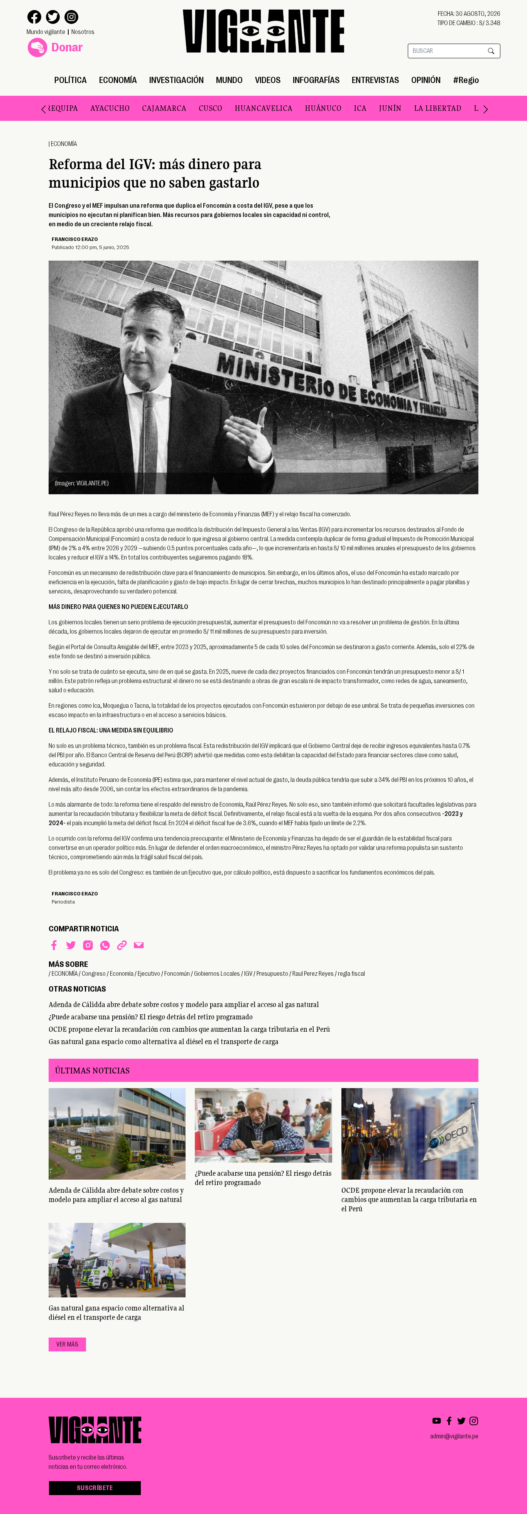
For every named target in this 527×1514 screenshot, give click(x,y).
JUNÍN (370, 108)
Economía (121, 973)
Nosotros (83, 32)
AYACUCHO (90, 108)
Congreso (94, 973)
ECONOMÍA (118, 80)
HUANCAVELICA (244, 108)
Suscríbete (95, 1488)
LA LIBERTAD (418, 108)
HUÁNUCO (303, 108)
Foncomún (177, 973)
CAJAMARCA (144, 108)
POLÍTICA (70, 80)
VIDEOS (267, 80)
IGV (248, 973)
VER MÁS (67, 1344)
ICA (340, 108)
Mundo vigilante (46, 32)
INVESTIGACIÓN (176, 80)
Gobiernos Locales (217, 973)
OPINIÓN (426, 80)
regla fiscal (351, 973)
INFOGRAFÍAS (316, 80)
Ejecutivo (149, 973)
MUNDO (229, 80)
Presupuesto (272, 973)
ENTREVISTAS (375, 80)
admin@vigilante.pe (454, 1436)
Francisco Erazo (75, 239)
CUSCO (191, 108)
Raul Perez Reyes (313, 973)
